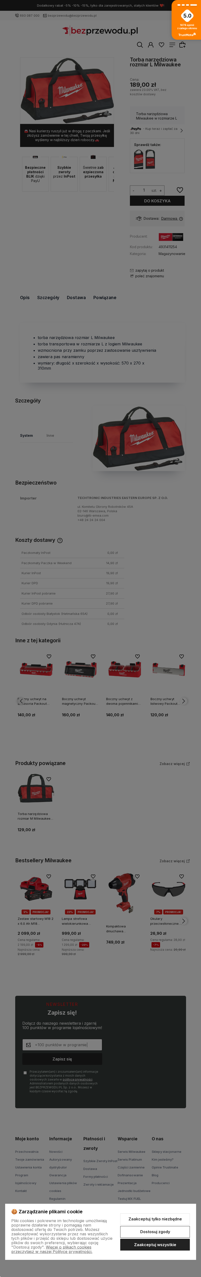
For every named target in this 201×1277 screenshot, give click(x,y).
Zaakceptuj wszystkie (155, 1244)
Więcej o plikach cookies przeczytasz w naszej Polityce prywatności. (51, 1249)
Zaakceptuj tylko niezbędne (155, 1218)
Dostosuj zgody (155, 1231)
